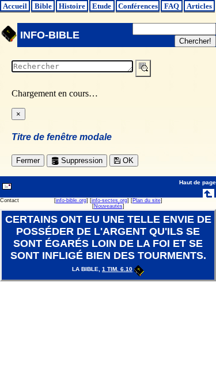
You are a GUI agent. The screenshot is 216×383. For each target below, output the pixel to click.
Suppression (81, 160)
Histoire (72, 6)
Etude (101, 6)
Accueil (15, 6)
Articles (199, 6)
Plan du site (146, 200)
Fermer (28, 160)
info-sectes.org (109, 200)
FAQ (171, 6)
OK (127, 160)
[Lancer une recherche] (143, 68)
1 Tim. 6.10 (117, 269)
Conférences (138, 6)
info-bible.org (71, 200)
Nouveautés (108, 206)
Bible (43, 6)
